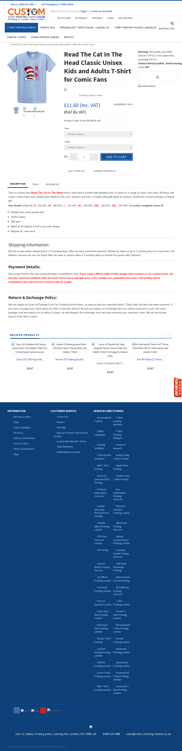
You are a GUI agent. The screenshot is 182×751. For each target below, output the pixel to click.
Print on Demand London (102, 602)
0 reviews (83, 95)
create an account (101, 11)
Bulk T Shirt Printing (101, 467)
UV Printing (102, 550)
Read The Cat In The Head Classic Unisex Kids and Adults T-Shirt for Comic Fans (52, 44)
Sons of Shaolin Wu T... (110, 363)
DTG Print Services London (100, 540)
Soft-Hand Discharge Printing (119, 567)
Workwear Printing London (121, 650)
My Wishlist (81, 18)
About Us (18, 432)
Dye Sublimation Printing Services (119, 494)
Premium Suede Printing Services (121, 553)
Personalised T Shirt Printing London (121, 628)
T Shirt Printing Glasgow (118, 435)
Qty (66, 156)
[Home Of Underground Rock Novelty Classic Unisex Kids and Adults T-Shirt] (70, 348)
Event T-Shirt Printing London (102, 674)
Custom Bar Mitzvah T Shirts (71, 441)
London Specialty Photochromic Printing (101, 511)
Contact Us (62, 416)
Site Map (61, 427)
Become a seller (22, 416)
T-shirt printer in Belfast (102, 456)
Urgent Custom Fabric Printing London (121, 540)
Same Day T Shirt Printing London (101, 615)
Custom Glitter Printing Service (102, 567)
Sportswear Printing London (121, 664)
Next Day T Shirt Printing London (101, 628)
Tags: (35, 184)
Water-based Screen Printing (121, 578)
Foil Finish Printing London (102, 589)
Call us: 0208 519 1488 (22, 4)
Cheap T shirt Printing (102, 640)
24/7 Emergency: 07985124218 (57, 4)
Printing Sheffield (99, 446)
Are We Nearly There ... (150, 359)
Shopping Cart (167, 28)
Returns (61, 422)
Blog (16, 454)
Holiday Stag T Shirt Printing (121, 456)
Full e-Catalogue (22, 427)
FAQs (16, 422)
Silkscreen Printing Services (120, 526)
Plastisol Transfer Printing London (121, 509)
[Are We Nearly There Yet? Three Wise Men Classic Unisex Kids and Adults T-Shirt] (150, 348)
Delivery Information (24, 438)
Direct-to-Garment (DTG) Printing (102, 479)
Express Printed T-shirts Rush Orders (71, 434)
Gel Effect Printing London (102, 578)
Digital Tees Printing (120, 467)
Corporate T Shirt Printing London (121, 690)
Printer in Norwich (119, 446)
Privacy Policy (21, 443)
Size (67, 128)
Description (17, 183)
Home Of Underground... (70, 359)
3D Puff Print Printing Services (121, 591)
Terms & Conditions (24, 448)
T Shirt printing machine (118, 421)
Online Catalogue (99, 433)
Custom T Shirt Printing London (120, 615)
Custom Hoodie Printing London (102, 652)
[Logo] (91, 726)
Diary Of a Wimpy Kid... (30, 359)
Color (67, 141)
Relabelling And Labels (69, 452)
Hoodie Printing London (121, 640)
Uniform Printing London (102, 664)
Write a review (95, 95)
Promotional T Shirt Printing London (121, 676)
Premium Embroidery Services (100, 493)
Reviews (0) (52, 184)
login (84, 11)
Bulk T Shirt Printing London (102, 688)
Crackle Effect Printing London (101, 526)
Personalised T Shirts (102, 419)
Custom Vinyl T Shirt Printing (121, 477)
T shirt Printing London (121, 602)
